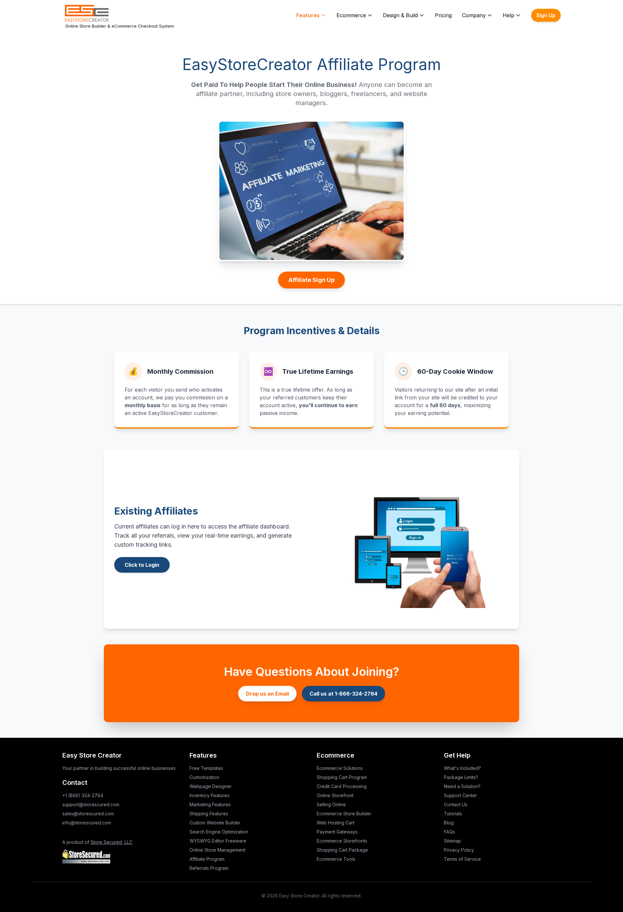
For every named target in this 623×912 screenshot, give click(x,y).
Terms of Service (462, 859)
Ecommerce (351, 15)
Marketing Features (210, 804)
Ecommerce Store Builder (344, 813)
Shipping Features (208, 813)
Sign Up (546, 15)
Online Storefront (335, 795)
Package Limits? (461, 777)
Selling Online (331, 804)
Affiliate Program (207, 859)
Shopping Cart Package (342, 850)
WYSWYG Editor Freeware (217, 841)
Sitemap (452, 841)
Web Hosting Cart (335, 822)
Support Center (460, 795)
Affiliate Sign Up (311, 279)
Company (474, 15)
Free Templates (206, 768)
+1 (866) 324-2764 (82, 795)
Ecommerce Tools (336, 859)
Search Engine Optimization (218, 831)
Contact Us (455, 804)
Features (308, 15)
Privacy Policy (459, 850)
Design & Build (400, 15)
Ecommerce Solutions (340, 768)
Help (508, 15)
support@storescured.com (90, 804)
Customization (204, 777)
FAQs (449, 831)
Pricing (443, 15)
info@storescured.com (86, 822)
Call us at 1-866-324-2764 (343, 693)
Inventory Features (209, 795)
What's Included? (462, 768)
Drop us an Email (267, 693)
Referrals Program (208, 868)
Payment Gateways (337, 831)
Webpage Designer (210, 786)
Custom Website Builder (214, 822)
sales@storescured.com (88, 813)
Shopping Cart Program (342, 777)
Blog (449, 822)
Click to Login (142, 565)
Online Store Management (217, 850)
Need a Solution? (462, 786)
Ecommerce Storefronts (342, 841)
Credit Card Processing (342, 786)
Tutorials (453, 813)
